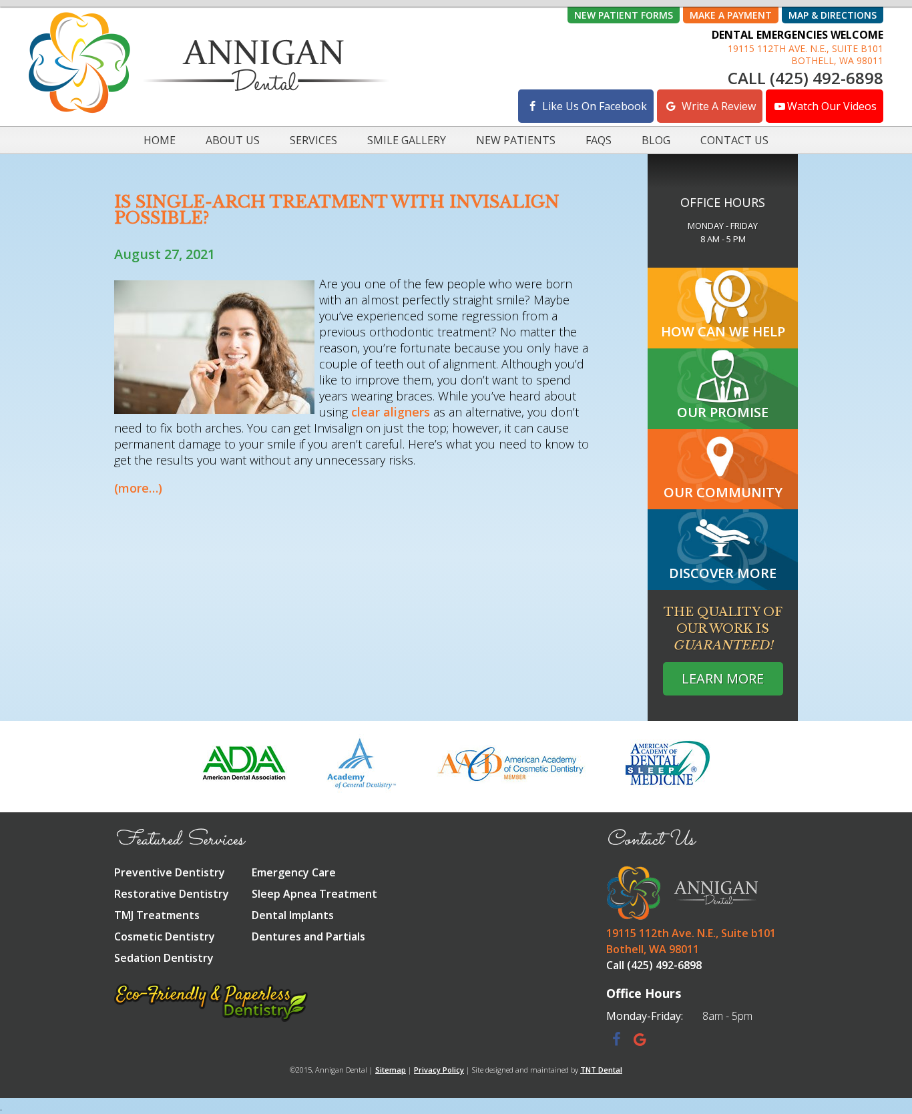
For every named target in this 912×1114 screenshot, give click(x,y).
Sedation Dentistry (164, 957)
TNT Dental (601, 1070)
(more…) (138, 488)
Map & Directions (832, 15)
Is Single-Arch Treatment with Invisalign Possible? (336, 210)
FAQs (599, 140)
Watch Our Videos (832, 106)
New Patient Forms (623, 15)
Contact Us (734, 140)
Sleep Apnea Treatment (314, 893)
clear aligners (390, 412)
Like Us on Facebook (593, 106)
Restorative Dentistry (171, 893)
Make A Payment (731, 15)
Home (160, 140)
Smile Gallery (406, 140)
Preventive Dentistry (169, 872)
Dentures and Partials (308, 936)
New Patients (515, 140)
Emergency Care (294, 872)
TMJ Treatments (157, 915)
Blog (656, 140)
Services (313, 140)
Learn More (723, 678)
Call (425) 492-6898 (805, 78)
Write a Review (717, 106)
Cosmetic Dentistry (164, 936)
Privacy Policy (439, 1070)
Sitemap (390, 1070)
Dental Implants (293, 915)
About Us (233, 140)
